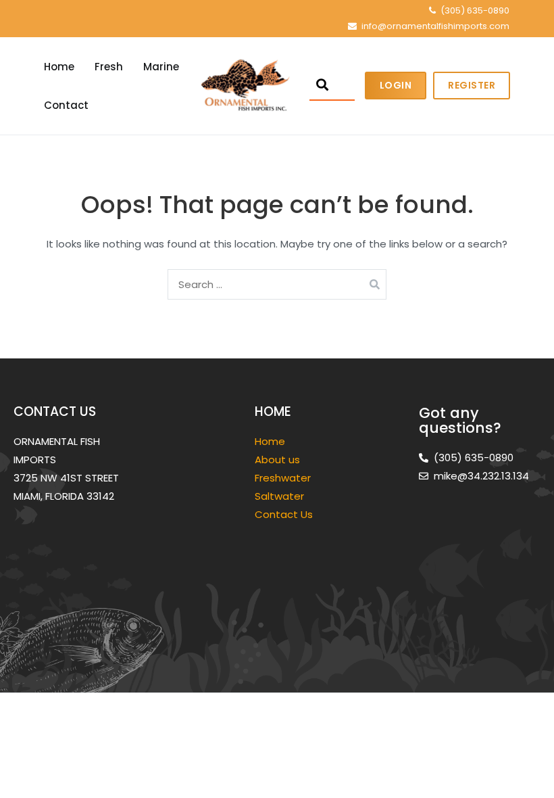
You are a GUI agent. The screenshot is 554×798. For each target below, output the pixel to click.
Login (396, 85)
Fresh (109, 67)
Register (471, 85)
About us (277, 459)
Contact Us (284, 514)
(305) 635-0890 (474, 10)
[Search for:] (277, 284)
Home (59, 67)
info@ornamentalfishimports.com (435, 26)
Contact (66, 105)
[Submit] (322, 84)
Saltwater (281, 496)
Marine (161, 67)
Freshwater (284, 478)
